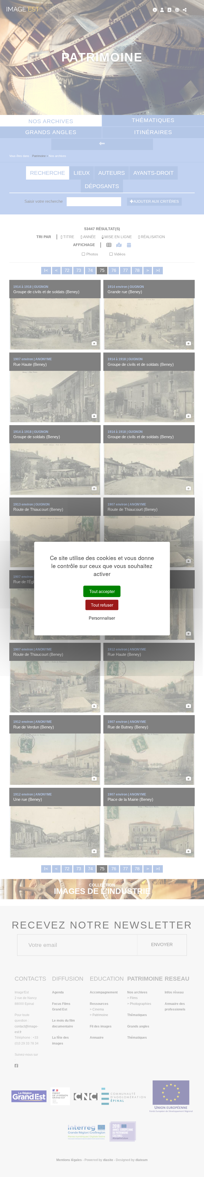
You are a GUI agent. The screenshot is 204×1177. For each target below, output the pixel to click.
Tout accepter (102, 591)
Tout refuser (102, 605)
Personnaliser (102, 618)
